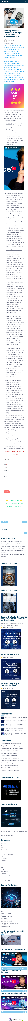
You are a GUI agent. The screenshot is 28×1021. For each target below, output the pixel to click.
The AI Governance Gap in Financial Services (15, 717)
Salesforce (3, 873)
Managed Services (5, 926)
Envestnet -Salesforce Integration (9, 753)
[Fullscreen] (25, 968)
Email (5, 464)
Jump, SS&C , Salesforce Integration (10, 758)
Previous (5, 521)
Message (6, 476)
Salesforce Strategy (6, 913)
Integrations (4, 858)
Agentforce (4, 843)
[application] (14, 959)
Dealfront (18, 244)
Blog (2, 847)
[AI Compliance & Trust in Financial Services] (2, 721)
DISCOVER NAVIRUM (14, 500)
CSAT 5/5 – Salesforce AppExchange (14, 503)
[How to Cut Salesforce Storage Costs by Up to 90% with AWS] (2, 733)
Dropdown (6, 470)
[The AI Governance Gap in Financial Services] (2, 717)
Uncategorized (4, 878)
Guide (2, 856)
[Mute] (23, 968)
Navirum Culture (5, 862)
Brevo (8, 246)
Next (24, 521)
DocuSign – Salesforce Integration (9, 750)
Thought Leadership (6, 875)
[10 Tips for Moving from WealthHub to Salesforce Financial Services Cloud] (2, 729)
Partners (3, 869)
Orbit (2, 867)
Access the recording (8, 627)
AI (1, 845)
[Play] (2, 968)
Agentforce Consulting (6, 920)
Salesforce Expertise (14, 510)
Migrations (3, 860)
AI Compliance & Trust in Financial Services (15, 720)
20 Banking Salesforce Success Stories (11, 544)
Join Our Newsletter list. (7, 835)
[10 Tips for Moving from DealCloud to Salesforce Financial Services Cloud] (2, 725)
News (2, 865)
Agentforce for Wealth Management (10, 923)
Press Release (4, 871)
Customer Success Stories (14, 506)
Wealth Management (6, 880)
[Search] (25, 533)
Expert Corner (4, 852)
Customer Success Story (7, 849)
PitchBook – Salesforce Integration (9, 765)
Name (5, 457)
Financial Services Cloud (7, 854)
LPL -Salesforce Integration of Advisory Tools (12, 760)
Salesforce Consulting (6, 916)
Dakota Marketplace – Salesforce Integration (12, 748)
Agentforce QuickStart (6, 921)
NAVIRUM (4, 1)
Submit (6, 491)
